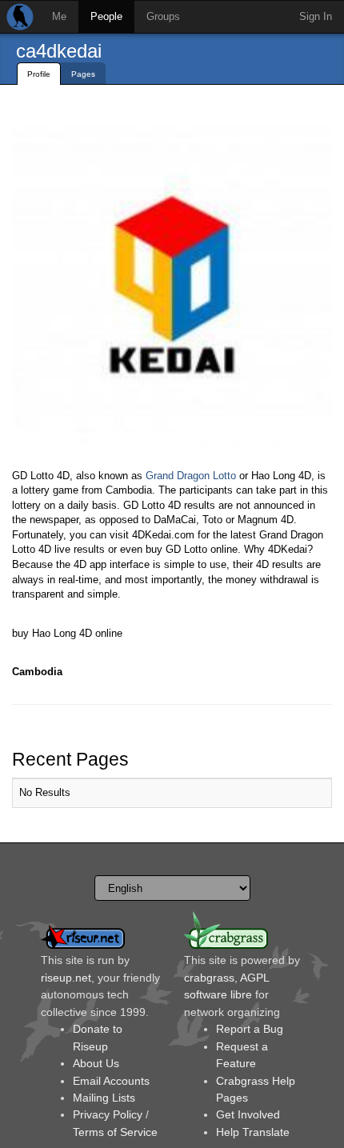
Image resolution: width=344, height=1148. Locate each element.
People (106, 16)
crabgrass (209, 977)
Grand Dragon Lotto (191, 476)
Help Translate (253, 1132)
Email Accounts (111, 1080)
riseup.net (66, 977)
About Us (96, 1063)
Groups (163, 16)
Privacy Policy (107, 1114)
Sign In (315, 16)
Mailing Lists (104, 1097)
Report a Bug (249, 1028)
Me (59, 16)
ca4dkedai (59, 51)
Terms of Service (115, 1132)
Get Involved (248, 1114)
